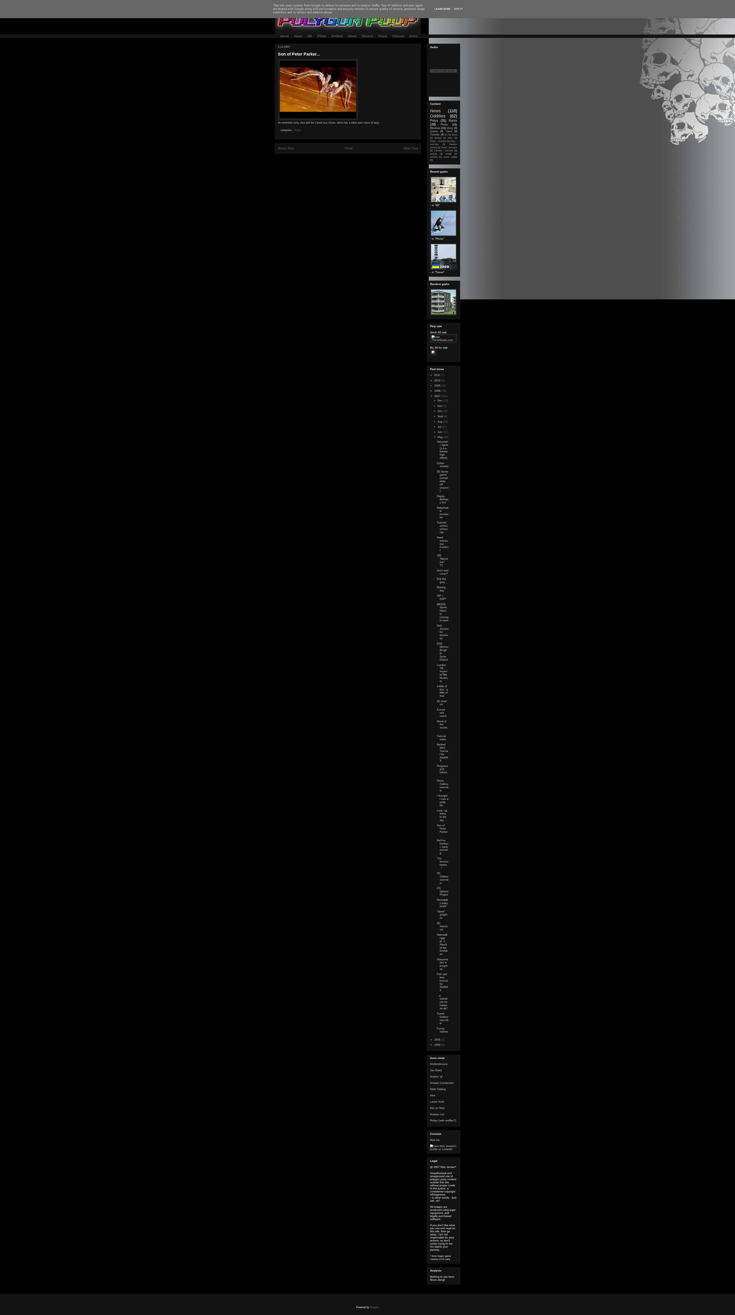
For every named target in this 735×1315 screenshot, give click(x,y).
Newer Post (286, 148)
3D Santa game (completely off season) (442, 481)
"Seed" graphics (442, 915)
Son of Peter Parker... (442, 830)
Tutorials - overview (443, 150)
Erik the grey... (442, 580)
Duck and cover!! (442, 572)
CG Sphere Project (442, 891)
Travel (448, 131)
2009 (437, 385)
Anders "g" (436, 1076)
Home (349, 148)
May (440, 437)
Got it (458, 8)
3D (446, 134)
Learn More (442, 8)
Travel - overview (449, 147)
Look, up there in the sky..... (442, 815)
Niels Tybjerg (438, 1089)
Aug (440, 421)
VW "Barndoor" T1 (442, 560)
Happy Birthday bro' (442, 499)
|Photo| (321, 36)
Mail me (435, 1139)
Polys (434, 120)
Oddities (437, 116)
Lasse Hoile (437, 1101)
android (433, 154)
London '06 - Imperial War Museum (442, 673)
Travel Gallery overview (442, 1018)
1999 (437, 1044)
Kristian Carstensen (442, 1082)
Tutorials (435, 134)
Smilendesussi (439, 1063)
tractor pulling (450, 157)
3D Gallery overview (442, 878)
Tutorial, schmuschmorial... (442, 527)
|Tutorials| (398, 36)
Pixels (297, 130)
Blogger (374, 1307)
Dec (440, 400)
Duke (450, 138)
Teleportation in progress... (442, 964)
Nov (440, 405)
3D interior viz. (442, 926)
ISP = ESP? (441, 597)
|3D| (309, 36)
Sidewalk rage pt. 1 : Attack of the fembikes (442, 944)
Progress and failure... (442, 770)
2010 (437, 380)
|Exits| (413, 36)
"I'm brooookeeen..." (442, 863)
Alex (432, 1095)
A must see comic (442, 713)
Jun (440, 431)
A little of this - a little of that (442, 691)
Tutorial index (441, 737)
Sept (441, 416)
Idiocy (450, 128)
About (454, 134)
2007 (437, 396)
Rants (453, 120)
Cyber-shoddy (442, 465)
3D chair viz (442, 703)
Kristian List (437, 1114)
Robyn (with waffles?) (443, 1120)
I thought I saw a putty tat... (442, 800)
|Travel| (382, 36)
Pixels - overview (438, 141)
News (435, 110)
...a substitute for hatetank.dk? (442, 1002)
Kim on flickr (437, 1107)
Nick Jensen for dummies (442, 632)
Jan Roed (436, 1070)
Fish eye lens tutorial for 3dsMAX (442, 982)
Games (434, 131)
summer (434, 157)
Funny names (442, 1030)
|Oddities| (337, 36)
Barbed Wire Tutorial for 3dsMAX (442, 752)
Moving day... (441, 589)
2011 (437, 375)
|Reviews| (367, 36)
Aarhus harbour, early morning (442, 847)
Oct (440, 411)
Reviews (435, 127)
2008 (437, 390)
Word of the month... (442, 726)
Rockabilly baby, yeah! (442, 903)
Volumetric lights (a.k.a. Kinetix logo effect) (442, 449)
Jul (440, 426)
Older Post (410, 148)
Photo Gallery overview (442, 785)
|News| (298, 36)
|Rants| (352, 36)
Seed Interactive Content (442, 544)
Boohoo (438, 138)
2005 (437, 1039)
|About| (284, 36)
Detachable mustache (442, 512)
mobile (449, 154)
